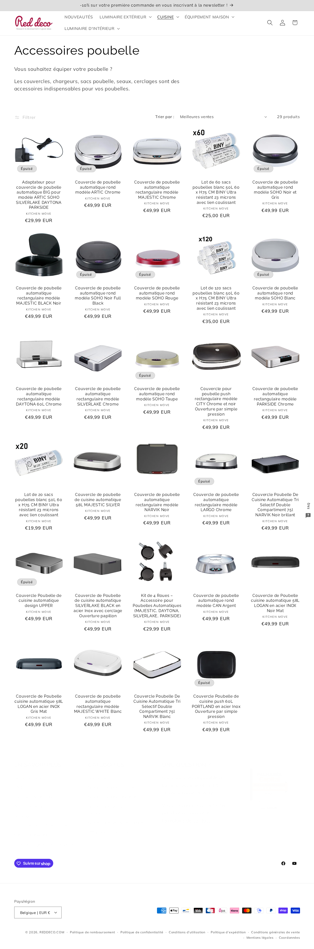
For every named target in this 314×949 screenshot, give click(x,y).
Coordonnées (289, 937)
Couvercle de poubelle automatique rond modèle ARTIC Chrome (98, 187)
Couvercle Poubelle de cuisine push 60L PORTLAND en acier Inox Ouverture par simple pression (216, 706)
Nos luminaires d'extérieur (114, 797)
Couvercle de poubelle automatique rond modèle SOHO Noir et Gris (275, 190)
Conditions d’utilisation (187, 932)
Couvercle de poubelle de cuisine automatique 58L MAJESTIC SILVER (98, 499)
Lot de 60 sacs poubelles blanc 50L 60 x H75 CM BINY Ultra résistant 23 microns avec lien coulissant (216, 192)
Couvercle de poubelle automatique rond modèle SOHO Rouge (157, 293)
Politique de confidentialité (40, 825)
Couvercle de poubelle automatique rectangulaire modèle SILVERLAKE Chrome (98, 396)
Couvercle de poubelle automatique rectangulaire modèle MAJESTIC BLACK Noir (39, 296)
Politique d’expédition (228, 932)
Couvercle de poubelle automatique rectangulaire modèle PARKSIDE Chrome (275, 396)
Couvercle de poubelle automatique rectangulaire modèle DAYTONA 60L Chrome (39, 396)
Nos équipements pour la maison (113, 809)
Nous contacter (29, 778)
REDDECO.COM (52, 932)
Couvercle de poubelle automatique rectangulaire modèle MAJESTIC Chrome (157, 190)
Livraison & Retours (33, 797)
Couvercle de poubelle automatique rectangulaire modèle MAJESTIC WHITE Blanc (98, 704)
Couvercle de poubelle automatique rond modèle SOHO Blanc (275, 293)
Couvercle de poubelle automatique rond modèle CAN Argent (216, 600)
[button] (125, 17)
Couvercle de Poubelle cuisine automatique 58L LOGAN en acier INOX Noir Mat (275, 603)
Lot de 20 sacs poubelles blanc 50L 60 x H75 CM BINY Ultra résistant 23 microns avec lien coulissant (38, 504)
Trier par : (164, 116)
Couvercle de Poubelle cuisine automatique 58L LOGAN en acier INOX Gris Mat (38, 704)
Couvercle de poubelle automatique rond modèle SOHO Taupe (157, 393)
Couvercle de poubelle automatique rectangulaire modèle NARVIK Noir (157, 502)
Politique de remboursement (92, 932)
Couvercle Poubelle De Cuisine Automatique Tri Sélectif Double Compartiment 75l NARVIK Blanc (157, 706)
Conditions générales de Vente (44, 844)
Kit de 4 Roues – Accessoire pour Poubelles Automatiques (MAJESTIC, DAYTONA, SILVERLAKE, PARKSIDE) (157, 605)
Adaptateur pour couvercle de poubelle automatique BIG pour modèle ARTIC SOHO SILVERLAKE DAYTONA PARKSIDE (39, 195)
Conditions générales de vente (275, 932)
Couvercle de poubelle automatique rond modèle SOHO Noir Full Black (98, 296)
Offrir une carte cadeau (111, 832)
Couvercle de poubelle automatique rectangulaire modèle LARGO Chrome (216, 502)
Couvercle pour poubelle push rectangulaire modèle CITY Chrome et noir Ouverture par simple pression (216, 401)
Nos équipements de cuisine (116, 822)
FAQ (18, 787)
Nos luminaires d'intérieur (113, 787)
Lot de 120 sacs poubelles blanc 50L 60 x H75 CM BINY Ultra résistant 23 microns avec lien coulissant (216, 298)
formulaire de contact (186, 820)
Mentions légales (31, 835)
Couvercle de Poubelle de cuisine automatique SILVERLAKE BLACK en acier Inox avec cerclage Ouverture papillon (98, 605)
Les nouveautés (103, 778)
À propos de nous (31, 806)
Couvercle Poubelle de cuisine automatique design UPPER (39, 600)
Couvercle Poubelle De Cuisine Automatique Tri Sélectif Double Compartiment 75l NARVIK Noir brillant (275, 504)
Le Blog (21, 815)
